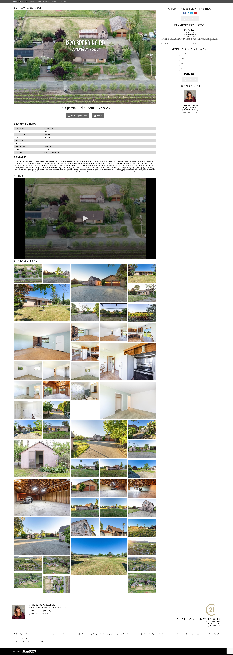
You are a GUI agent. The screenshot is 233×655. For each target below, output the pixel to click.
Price (195, 54)
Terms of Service (23, 641)
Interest (196, 59)
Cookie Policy (31, 641)
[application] (85, 218)
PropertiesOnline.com (30, 633)
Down (196, 64)
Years (195, 69)
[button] (85, 218)
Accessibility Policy (40, 641)
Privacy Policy (16, 641)
